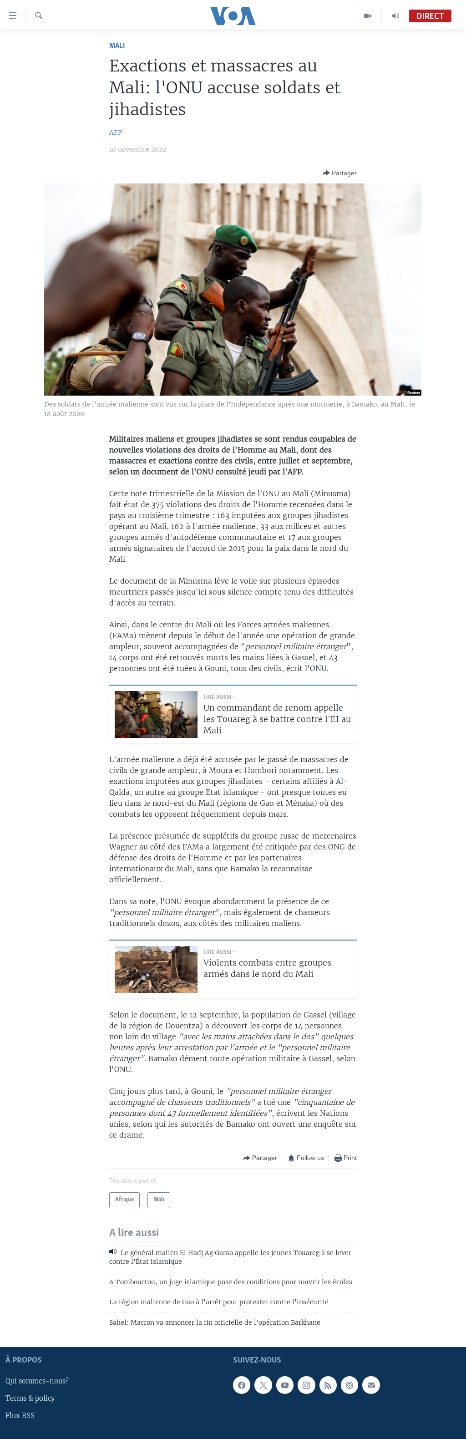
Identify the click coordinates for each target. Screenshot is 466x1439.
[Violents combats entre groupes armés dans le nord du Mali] (156, 969)
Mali (117, 46)
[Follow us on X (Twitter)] (263, 1384)
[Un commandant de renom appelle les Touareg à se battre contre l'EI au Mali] (156, 714)
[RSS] (328, 1384)
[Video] (368, 16)
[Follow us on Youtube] (285, 1384)
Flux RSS (20, 1416)
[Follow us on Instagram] (306, 1384)
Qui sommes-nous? (37, 1381)
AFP (115, 132)
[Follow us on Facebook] (241, 1384)
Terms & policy (30, 1398)
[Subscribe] (371, 1384)
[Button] (340, 173)
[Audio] (395, 16)
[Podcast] (349, 1384)
